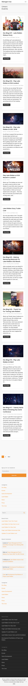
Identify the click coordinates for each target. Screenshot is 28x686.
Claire (4, 574)
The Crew (17, 37)
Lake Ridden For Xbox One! (9, 527)
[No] (26, 681)
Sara (5, 37)
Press (3, 502)
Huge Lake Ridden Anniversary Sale (11, 530)
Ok (14, 683)
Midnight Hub (6, 1)
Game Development (14, 85)
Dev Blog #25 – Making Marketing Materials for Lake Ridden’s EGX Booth (11, 259)
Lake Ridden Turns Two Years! (9, 521)
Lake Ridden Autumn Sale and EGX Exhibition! (14, 635)
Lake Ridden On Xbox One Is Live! (10, 524)
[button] (25, 1)
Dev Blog (9, 131)
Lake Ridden (12, 37)
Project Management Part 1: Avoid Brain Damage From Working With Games (13, 544)
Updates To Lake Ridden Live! (9, 533)
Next (9, 456)
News (17, 212)
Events (8, 37)
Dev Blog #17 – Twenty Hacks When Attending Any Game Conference (13, 410)
